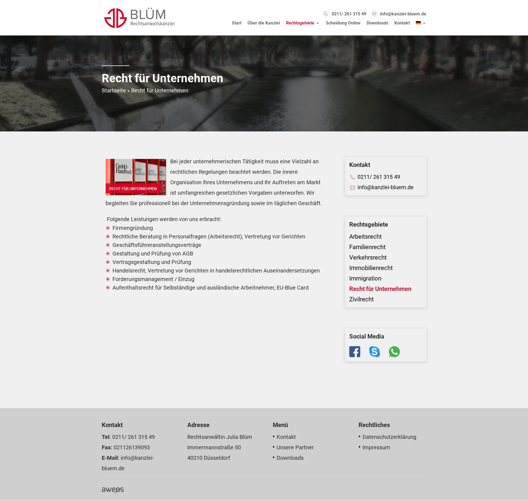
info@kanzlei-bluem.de (403, 13)
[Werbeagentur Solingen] (113, 490)
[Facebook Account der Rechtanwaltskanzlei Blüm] (354, 356)
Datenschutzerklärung (389, 437)
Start (236, 23)
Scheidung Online (343, 23)
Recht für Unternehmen (380, 288)
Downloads (377, 23)
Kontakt (402, 23)
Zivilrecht (361, 299)
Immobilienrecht (371, 268)
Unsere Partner (295, 447)
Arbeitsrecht (365, 236)
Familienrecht (367, 247)
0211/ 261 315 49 (349, 13)
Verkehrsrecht (368, 257)
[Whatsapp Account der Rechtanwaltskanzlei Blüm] (390, 356)
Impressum (376, 447)
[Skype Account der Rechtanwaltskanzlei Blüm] (370, 356)
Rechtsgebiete (300, 23)
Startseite (114, 90)
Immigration (365, 278)
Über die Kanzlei (264, 23)
